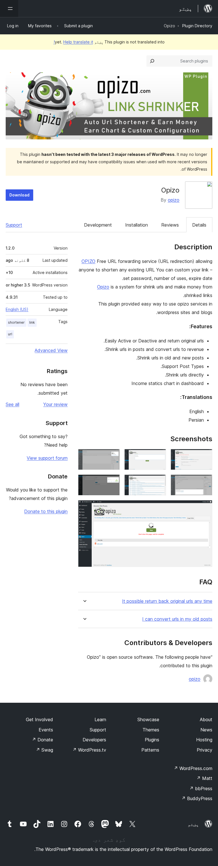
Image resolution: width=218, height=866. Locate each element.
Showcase (148, 719)
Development (98, 225)
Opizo (103, 287)
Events (46, 730)
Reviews (170, 225)
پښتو (193, 824)
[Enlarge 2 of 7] (158, 456)
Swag (44, 750)
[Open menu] (9, 8)
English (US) (17, 309)
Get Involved (39, 719)
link (32, 322)
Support (14, 225)
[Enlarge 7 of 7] (204, 508)
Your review (55, 404)
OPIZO (88, 261)
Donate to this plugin (46, 511)
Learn (100, 719)
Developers (94, 739)
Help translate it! (73, 41)
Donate (42, 739)
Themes (150, 730)
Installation (136, 225)
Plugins (152, 739)
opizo (173, 200)
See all (12, 404)
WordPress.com (193, 768)
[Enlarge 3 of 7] (112, 456)
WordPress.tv (89, 750)
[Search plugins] (152, 61)
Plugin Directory (197, 25)
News (206, 730)
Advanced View (51, 350)
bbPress (200, 788)
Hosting (204, 739)
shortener (16, 322)
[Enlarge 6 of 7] (112, 482)
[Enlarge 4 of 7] (204, 482)
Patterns (150, 750)
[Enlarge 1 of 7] (204, 456)
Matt (204, 778)
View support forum (47, 458)
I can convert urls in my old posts (177, 619)
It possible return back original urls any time (167, 601)
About (206, 719)
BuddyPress (196, 798)
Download (19, 195)
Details (199, 225)
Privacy (204, 750)
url (10, 334)
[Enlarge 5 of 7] (158, 482)
